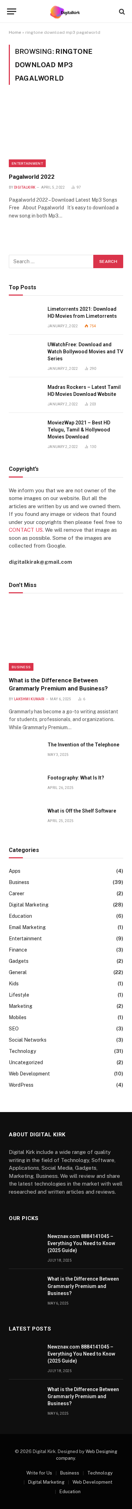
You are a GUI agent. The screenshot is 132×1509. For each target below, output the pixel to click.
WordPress (21, 1085)
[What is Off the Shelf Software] (25, 819)
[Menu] (11, 11)
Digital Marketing (29, 905)
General (18, 972)
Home (15, 32)
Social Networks (27, 1040)
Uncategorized (26, 1062)
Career (16, 893)
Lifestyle (19, 995)
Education (20, 916)
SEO (14, 1028)
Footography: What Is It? (76, 778)
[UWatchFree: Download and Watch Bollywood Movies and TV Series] (25, 352)
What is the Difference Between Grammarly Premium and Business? (83, 1286)
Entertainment (27, 163)
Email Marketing (27, 927)
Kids (14, 983)
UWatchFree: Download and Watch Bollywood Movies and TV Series (85, 351)
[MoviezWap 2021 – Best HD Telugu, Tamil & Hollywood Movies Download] (25, 430)
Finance (18, 950)
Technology (22, 1051)
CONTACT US (26, 530)
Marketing (20, 1006)
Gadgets (19, 961)
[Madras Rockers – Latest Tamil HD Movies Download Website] (25, 395)
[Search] (121, 11)
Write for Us (39, 1473)
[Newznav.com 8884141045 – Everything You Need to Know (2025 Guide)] (25, 1244)
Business (21, 667)
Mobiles (17, 1017)
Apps (14, 871)
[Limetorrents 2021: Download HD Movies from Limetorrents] (25, 317)
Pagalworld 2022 (32, 176)
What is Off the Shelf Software (82, 811)
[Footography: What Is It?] (25, 786)
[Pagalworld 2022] (66, 133)
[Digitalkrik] (66, 11)
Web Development (29, 1073)
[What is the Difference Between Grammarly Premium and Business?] (66, 636)
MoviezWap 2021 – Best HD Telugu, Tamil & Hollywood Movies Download (79, 430)
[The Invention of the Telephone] (25, 752)
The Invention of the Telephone (83, 744)
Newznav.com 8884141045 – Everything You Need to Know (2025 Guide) (81, 1243)
